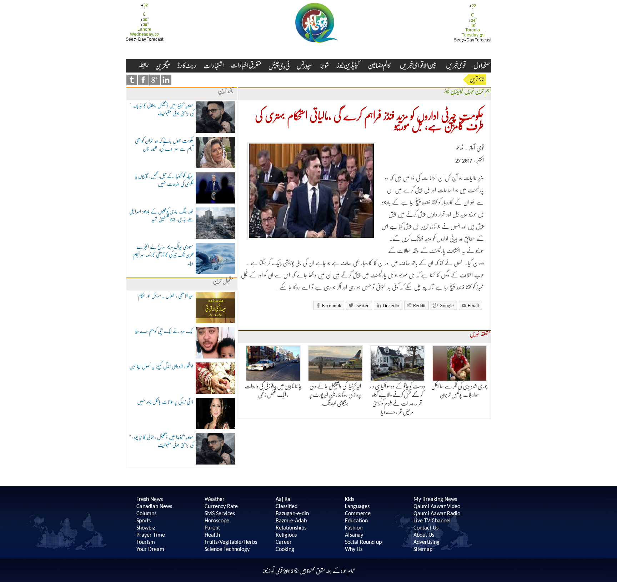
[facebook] (143, 80)
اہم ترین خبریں (477, 91)
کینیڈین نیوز (453, 91)
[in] (166, 80)
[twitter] (131, 80)
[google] (154, 80)
